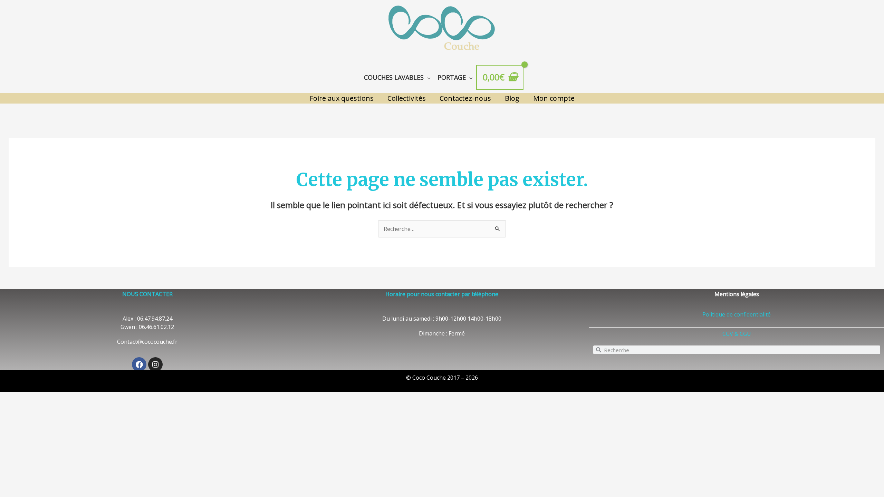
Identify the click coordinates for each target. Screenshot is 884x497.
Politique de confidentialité (736, 314)
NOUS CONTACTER (147, 294)
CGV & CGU (736, 334)
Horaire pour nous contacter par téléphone (441, 294)
